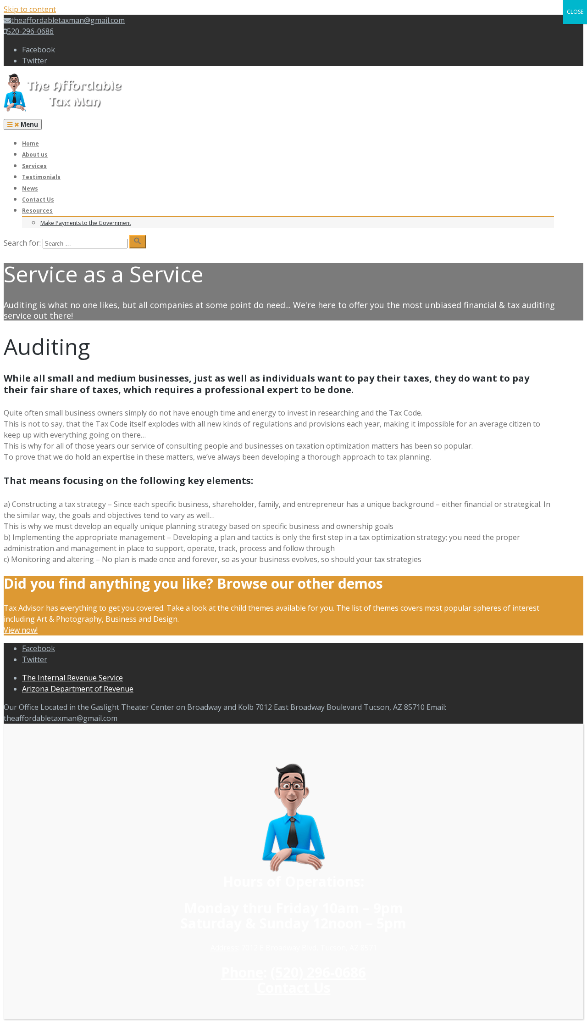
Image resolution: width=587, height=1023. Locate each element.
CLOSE (575, 12)
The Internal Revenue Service (72, 678)
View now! (21, 630)
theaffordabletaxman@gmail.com (68, 20)
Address (224, 948)
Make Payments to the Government (85, 223)
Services (34, 166)
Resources (37, 210)
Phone (242, 972)
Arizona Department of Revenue (77, 689)
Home (30, 143)
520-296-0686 (30, 31)
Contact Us (38, 199)
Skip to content (30, 9)
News (30, 188)
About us (35, 154)
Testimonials (41, 177)
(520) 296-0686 (318, 972)
